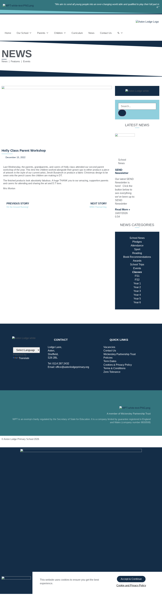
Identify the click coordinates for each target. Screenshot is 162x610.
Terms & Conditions (114, 368)
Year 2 (137, 287)
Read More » (122, 209)
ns (149, 257)
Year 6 (137, 302)
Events (137, 268)
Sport (137, 249)
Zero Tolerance (111, 372)
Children (58, 33)
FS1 (137, 276)
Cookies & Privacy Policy (117, 364)
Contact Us (106, 33)
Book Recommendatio (135, 257)
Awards (137, 260)
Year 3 (137, 291)
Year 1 (137, 283)
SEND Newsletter (121, 171)
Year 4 (137, 294)
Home (8, 33)
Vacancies (109, 347)
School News (137, 238)
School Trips (137, 264)
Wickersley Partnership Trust (119, 354)
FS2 (137, 279)
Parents (41, 33)
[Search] (120, 33)
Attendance (137, 245)
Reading (137, 253)
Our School (22, 33)
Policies (107, 357)
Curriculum (77, 33)
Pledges (137, 241)
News (91, 33)
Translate (24, 358)
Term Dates (109, 361)
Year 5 (137, 298)
